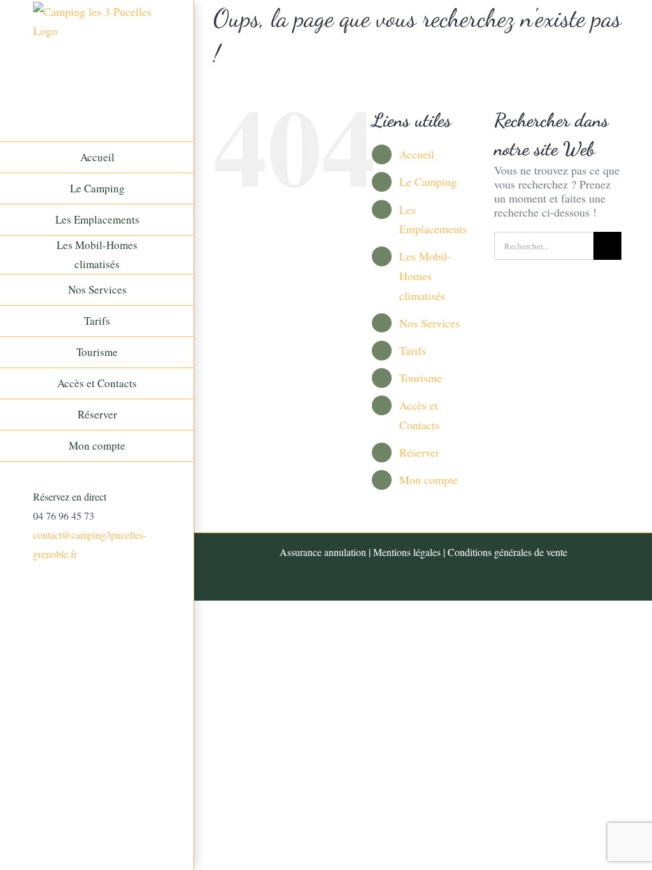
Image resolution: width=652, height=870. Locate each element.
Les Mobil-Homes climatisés (425, 275)
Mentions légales (407, 552)
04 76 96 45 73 (63, 515)
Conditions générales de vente (507, 552)
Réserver (419, 452)
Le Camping (428, 181)
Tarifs (412, 350)
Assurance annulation (323, 552)
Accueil (416, 154)
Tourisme (420, 377)
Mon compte (428, 479)
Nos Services (429, 323)
